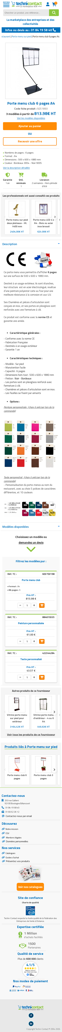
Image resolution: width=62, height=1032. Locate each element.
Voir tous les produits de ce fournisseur (31, 735)
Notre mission (12, 829)
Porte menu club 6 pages (17, 776)
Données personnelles (17, 841)
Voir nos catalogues (30, 887)
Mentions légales (14, 837)
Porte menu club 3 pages (43, 776)
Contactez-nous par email (18, 816)
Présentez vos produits (18, 861)
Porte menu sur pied (21, 36)
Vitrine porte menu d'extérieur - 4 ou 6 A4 (43, 718)
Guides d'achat (12, 857)
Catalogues (10, 853)
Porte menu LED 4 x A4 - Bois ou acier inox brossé (43, 223)
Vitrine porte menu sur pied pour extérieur (17, 718)
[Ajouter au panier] (42, 605)
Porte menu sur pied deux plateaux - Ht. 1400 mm (17, 223)
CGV (7, 833)
